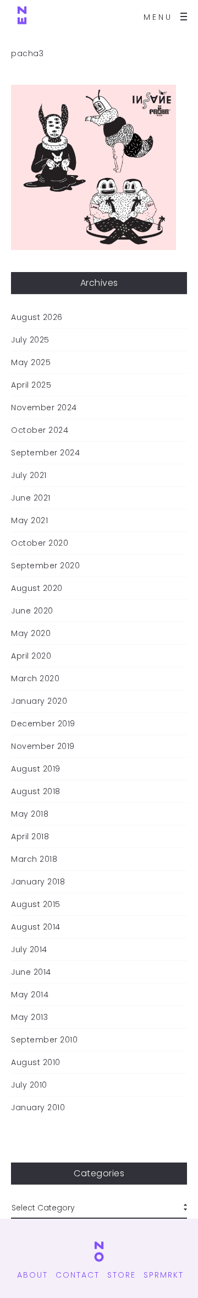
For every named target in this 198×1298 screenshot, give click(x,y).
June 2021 (31, 497)
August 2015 (36, 904)
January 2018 (38, 881)
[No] (22, 16)
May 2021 (29, 520)
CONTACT (78, 1274)
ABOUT (32, 1274)
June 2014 (31, 971)
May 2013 (29, 1017)
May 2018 (29, 813)
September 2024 (45, 452)
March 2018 (34, 859)
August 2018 (36, 791)
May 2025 (31, 362)
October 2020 (39, 542)
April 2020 (31, 655)
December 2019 (43, 723)
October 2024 (39, 430)
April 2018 (30, 836)
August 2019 (36, 768)
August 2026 (37, 317)
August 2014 (36, 926)
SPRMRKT (164, 1274)
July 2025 (30, 339)
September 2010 (44, 1039)
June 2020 (32, 610)
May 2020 (31, 633)
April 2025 (31, 384)
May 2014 (29, 994)
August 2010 (36, 1062)
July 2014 (29, 949)
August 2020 (37, 588)
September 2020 (45, 565)
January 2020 (39, 701)
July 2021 (29, 475)
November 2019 (43, 746)
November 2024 (44, 407)
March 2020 (35, 678)
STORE (121, 1274)
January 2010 (38, 1107)
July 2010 (29, 1084)
